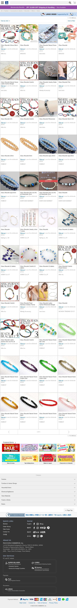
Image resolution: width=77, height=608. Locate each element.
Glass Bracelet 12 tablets (46, 266)
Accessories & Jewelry (16, 10)
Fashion (6, 10)
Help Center (6, 529)
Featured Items (8, 442)
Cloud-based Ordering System (43, 563)
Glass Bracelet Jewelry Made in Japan (47, 82)
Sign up (3, 49)
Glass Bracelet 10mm (7, 155)
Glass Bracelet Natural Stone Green (67, 340)
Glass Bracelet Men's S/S (66, 119)
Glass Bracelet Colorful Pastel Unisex (65, 267)
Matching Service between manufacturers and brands (42, 569)
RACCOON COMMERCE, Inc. (13, 543)
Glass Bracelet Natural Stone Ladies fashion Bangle (9, 82)
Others (33, 10)
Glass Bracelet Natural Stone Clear (9, 377)
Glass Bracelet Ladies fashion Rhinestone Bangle (47, 303)
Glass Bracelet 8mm (26, 155)
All (1, 10)
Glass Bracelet (24, 45)
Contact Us (6, 532)
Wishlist (5, 524)
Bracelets (27, 10)
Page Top (69, 510)
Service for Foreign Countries (17, 568)
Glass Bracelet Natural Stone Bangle (47, 46)
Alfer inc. (3, 53)
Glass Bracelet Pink (64, 82)
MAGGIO (23, 53)
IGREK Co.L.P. (24, 238)
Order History (7, 526)
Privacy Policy (53, 603)
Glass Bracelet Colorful (27, 82)
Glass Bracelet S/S (6, 119)
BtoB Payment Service (14, 579)
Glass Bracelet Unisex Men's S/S (9, 46)
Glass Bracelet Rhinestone (47, 119)
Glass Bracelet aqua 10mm (47, 155)
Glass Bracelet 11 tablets (66, 229)
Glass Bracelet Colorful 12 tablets (27, 267)
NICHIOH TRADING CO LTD (67, 311)
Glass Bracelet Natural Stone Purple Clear (28, 377)
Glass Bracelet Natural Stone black (28, 414)
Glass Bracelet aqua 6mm (8, 192)
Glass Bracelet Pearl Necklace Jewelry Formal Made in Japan (27, 304)
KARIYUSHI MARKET (26, 201)
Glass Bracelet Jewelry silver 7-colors (28, 230)
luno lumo (42, 53)
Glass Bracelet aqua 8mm (66, 155)
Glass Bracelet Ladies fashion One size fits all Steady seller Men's (8, 340)
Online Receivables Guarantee (16, 589)
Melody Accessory (44, 90)
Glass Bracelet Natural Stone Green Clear (47, 377)
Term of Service (42, 603)
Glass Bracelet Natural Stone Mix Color (47, 340)
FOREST (3, 164)
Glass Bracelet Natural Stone (67, 377)
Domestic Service (13, 566)
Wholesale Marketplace (14, 563)
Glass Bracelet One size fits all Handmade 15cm (28, 193)
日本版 (5, 534)
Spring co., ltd (5, 238)
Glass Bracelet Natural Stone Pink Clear (67, 414)
